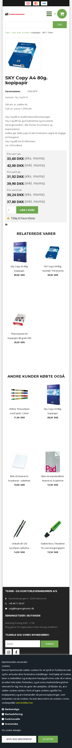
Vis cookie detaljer (11, 730)
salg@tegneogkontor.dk (21, 608)
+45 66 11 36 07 (16, 603)
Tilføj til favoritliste (22, 218)
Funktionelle (12, 719)
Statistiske (11, 723)
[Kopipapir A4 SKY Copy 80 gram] (23, 53)
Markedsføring (14, 714)
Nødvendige (12, 709)
